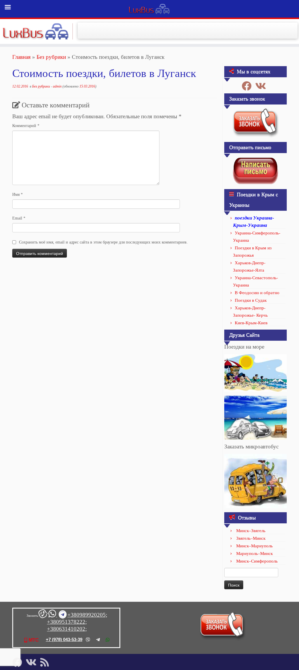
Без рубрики (51, 57)
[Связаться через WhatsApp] (52, 615)
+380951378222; (67, 622)
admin (57, 86)
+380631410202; (67, 629)
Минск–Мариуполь (254, 546)
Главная (21, 57)
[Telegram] (98, 640)
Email (18, 218)
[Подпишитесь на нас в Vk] (262, 86)
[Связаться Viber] (43, 615)
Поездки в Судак (251, 300)
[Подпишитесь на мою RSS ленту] (46, 662)
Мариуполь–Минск (254, 553)
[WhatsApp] (107, 640)
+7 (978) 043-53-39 (64, 639)
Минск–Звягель (250, 530)
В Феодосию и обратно (257, 292)
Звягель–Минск (250, 538)
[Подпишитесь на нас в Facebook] (248, 86)
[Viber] (88, 640)
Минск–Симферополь (257, 561)
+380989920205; (87, 615)
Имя (17, 194)
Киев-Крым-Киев (251, 323)
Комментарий (25, 126)
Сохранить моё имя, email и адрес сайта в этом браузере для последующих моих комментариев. (103, 242)
